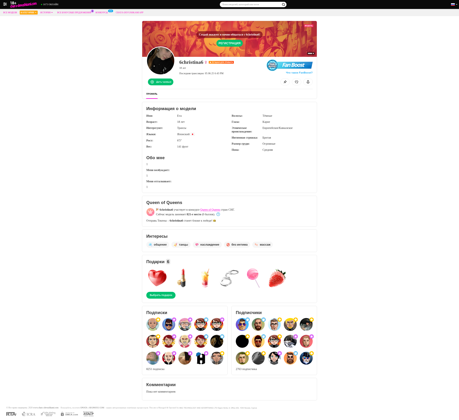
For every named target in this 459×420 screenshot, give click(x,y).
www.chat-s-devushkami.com (45, 408)
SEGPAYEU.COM (96, 408)
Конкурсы (102, 12)
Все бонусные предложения (74, 12)
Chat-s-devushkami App (129, 12)
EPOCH (84, 408)
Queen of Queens (210, 209)
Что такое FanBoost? (299, 72)
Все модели (10, 12)
